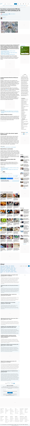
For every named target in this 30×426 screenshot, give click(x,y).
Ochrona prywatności (4, 424)
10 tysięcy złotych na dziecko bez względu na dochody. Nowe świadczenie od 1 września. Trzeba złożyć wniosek (24, 83)
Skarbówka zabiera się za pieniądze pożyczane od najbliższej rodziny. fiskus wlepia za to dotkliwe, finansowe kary (25, 80)
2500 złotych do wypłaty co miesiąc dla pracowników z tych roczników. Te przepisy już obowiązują (25, 78)
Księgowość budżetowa (2, 266)
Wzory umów (26, 419)
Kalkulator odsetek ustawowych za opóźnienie (24, 105)
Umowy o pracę (22, 111)
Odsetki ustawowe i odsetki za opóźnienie (24, 120)
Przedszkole (6, 417)
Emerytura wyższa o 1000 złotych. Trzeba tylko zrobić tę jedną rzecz (24, 90)
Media (1, 272)
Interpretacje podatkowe (23, 129)
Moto (19, 5)
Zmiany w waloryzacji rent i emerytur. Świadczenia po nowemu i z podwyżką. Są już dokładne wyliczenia (25, 95)
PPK (8, 269)
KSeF (26, 5)
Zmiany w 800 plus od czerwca (5, 51)
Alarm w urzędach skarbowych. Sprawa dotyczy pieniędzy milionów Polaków (24, 93)
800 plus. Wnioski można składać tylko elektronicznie (8, 54)
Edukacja (25, 5)
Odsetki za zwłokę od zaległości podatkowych (24, 122)
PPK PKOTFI (11, 269)
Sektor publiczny (11, 5)
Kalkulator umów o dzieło (23, 103)
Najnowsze (23, 75)
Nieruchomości (21, 5)
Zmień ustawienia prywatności (10, 424)
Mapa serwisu (26, 424)
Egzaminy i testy (6, 419)
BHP (5, 412)
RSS (19, 424)
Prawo (13, 5)
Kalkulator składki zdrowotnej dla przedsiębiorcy (24, 99)
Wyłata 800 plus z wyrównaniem (5, 53)
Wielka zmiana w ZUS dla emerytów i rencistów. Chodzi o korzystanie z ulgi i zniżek (25, 92)
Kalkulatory (23, 98)
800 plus (2, 173)
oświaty (7, 89)
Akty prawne (11, 416)
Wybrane (27, 75)
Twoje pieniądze (16, 5)
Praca (10, 412)
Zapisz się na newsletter (16, 176)
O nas (1, 424)
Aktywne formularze (25, 109)
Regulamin (15, 424)
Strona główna (1, 7)
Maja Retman (4, 17)
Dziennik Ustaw (2, 270)
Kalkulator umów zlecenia (24, 102)
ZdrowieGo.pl (26, 417)
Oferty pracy (26, 421)
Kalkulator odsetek (16, 419)
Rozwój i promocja (2, 419)
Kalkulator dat (16, 417)
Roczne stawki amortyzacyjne (24, 126)
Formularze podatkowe (23, 117)
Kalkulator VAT (22, 108)
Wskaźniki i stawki (22, 416)
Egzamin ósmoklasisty (7, 421)
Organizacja (1, 417)
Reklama (23, 424)
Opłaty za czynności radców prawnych (24, 125)
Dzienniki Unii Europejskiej (7, 270)
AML (20, 414)
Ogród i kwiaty (26, 412)
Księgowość (4, 5)
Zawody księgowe (2, 412)
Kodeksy (11, 421)
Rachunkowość (1, 410)
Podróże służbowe (21, 419)
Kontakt (21, 424)
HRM (5, 413)
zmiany (8, 173)
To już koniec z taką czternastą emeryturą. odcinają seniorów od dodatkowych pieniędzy (24, 88)
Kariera (7, 269)
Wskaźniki (23, 118)
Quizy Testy (22, 128)
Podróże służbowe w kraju (22, 417)
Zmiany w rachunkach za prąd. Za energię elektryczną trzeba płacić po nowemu (25, 87)
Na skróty (26, 416)
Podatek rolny (22, 127)
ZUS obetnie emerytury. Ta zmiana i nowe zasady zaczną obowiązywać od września (24, 85)
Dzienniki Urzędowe (13, 270)
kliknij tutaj (13, 395)
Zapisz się (25, 53)
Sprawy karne (11, 410)
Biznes (8, 5)
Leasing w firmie (16, 412)
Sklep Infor (11, 413)
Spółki (15, 410)
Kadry (6, 5)
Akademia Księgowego (2, 269)
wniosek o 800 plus (5, 173)
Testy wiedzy (6, 422)
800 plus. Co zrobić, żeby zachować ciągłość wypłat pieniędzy (9, 52)
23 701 (12, 383)
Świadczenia (8, 7)
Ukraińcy (11, 173)
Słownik (14, 269)
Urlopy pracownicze (23, 112)
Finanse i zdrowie (16, 413)
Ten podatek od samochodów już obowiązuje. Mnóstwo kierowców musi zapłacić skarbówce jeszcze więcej (24, 77)
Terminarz (23, 132)
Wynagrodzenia (22, 113)
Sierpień (27, 132)
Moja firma (7, 266)
